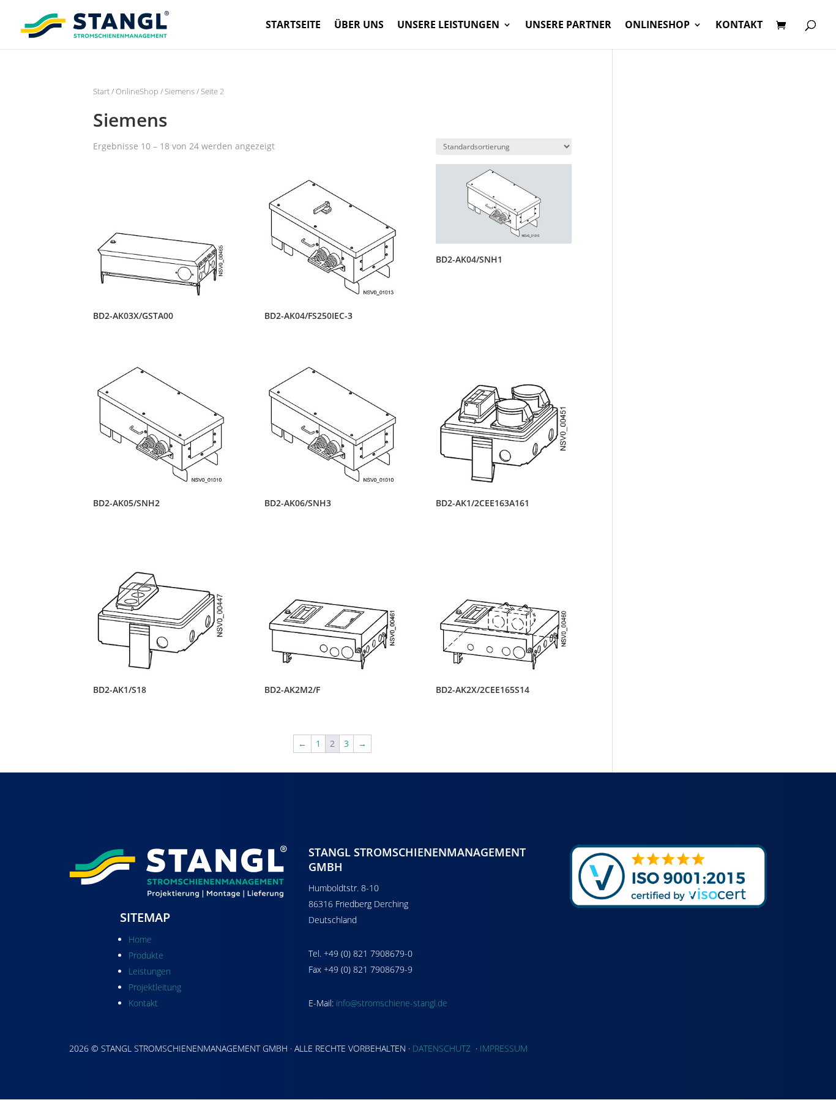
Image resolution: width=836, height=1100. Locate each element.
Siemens (180, 91)
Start (101, 91)
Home (140, 939)
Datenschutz (441, 1048)
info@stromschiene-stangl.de (391, 1003)
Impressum (504, 1048)
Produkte (146, 955)
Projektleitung (155, 987)
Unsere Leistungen (448, 25)
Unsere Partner (568, 25)
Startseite (293, 25)
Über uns (359, 25)
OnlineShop (657, 25)
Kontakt (739, 25)
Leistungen (150, 971)
